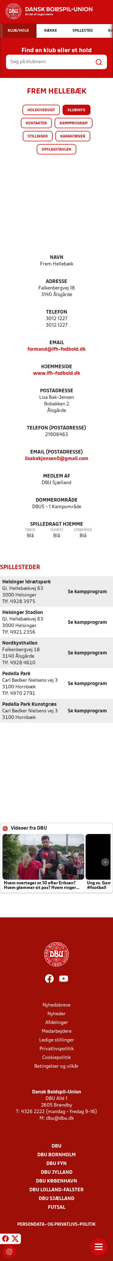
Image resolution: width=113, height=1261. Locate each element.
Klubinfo (76, 110)
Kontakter (36, 123)
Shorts (56, 530)
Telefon (56, 312)
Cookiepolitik (56, 1057)
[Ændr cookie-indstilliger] (9, 1251)
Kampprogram (73, 123)
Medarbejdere (57, 1031)
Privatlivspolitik (56, 1049)
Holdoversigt (41, 110)
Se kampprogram (87, 592)
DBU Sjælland (56, 1198)
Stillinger (38, 136)
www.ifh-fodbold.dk (56, 373)
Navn (56, 257)
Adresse (56, 281)
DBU (56, 1146)
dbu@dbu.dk (60, 1118)
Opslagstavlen (56, 149)
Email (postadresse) (56, 452)
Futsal (56, 1207)
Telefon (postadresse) (56, 428)
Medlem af (56, 476)
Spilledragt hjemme (56, 524)
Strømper (83, 530)
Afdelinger (56, 1022)
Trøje (30, 530)
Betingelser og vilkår (56, 1066)
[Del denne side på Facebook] (5, 1239)
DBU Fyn (56, 1163)
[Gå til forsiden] (46, 11)
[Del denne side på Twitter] (15, 1239)
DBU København (56, 1181)
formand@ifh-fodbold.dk (56, 349)
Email (56, 343)
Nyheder (56, 1014)
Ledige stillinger (56, 1040)
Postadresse (56, 391)
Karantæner (72, 136)
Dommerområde (57, 500)
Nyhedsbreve (56, 1005)
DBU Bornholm (56, 1155)
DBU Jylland (56, 1172)
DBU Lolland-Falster (56, 1190)
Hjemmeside (56, 367)
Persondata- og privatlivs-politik (56, 1225)
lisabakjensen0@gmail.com (56, 459)
